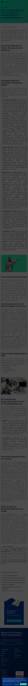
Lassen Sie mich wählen (8, 684)
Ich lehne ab (16, 684)
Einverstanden (23, 684)
